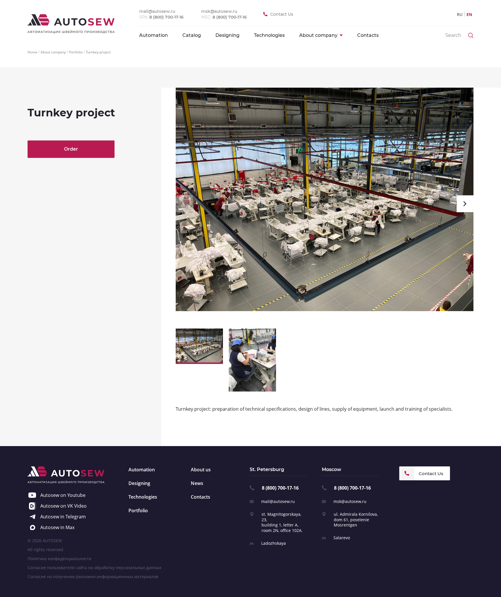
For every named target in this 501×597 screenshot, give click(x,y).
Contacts (368, 35)
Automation (153, 35)
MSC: (224, 17)
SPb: (161, 17)
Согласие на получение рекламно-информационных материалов (93, 576)
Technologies (269, 35)
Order (71, 149)
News (197, 483)
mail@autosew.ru (278, 501)
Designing (227, 35)
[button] (184, 203)
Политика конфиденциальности (59, 558)
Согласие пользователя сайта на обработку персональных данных (94, 567)
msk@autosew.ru (349, 501)
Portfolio (138, 510)
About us (201, 469)
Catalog (191, 35)
